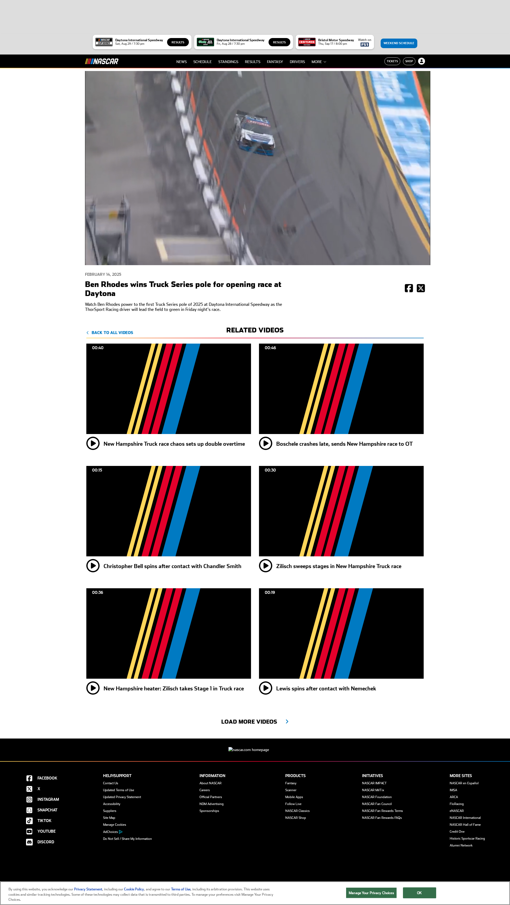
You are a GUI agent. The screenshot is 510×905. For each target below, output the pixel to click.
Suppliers (109, 811)
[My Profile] (421, 61)
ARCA (454, 797)
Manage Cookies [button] (114, 825)
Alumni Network (461, 845)
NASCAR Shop (295, 818)
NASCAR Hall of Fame (465, 825)
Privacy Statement (88, 889)
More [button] (317, 62)
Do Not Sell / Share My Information (127, 839)
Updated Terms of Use (118, 790)
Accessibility (111, 804)
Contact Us (110, 783)
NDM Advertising (211, 804)
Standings (228, 62)
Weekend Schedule (399, 43)
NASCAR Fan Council (377, 804)
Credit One (457, 831)
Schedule (202, 62)
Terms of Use (180, 889)
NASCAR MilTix (373, 790)
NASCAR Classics (297, 811)
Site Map (109, 818)
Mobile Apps (294, 797)
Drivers (297, 62)
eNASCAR (457, 811)
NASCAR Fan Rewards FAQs (382, 818)
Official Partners (210, 797)
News (181, 62)
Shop (409, 61)
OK (419, 893)
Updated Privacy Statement (122, 797)
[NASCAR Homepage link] (255, 746)
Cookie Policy (134, 889)
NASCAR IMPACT (374, 783)
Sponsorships (209, 811)
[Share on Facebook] (409, 288)
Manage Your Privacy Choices (371, 893)
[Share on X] (421, 288)
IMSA (453, 790)
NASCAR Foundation (377, 797)
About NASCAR (210, 783)
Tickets (392, 61)
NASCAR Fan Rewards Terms (382, 811)
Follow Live (293, 804)
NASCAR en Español (464, 783)
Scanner (290, 790)
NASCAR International (465, 818)
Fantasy (275, 62)
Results (178, 42)
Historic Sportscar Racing (467, 838)
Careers (204, 790)
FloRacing (457, 804)
